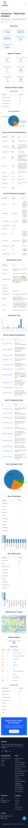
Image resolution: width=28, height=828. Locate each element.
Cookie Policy (18, 809)
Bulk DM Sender (19, 787)
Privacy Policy (18, 807)
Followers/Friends (5, 758)
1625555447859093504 (7, 440)
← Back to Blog (4, 10)
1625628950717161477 (7, 359)
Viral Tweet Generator (20, 771)
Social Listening (19, 791)
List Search (18, 779)
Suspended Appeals (20, 781)
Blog (2, 798)
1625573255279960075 (7, 355)
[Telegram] (24, 818)
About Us (17, 800)
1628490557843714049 (7, 451)
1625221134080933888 (7, 364)
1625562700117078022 (7, 392)
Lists (2, 763)
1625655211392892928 (7, 349)
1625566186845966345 (7, 387)
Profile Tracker (19, 789)
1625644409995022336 (7, 446)
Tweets (3, 760)
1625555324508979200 (7, 427)
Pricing (17, 798)
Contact (17, 802)
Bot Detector (18, 769)
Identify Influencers (20, 762)
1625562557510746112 (7, 343)
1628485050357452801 (7, 382)
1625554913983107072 (7, 422)
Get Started (14, 731)
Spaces (3, 765)
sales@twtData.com (8, 816)
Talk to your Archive (20, 766)
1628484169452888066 (7, 374)
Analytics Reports (19, 773)
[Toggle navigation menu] (25, 3)
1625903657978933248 (7, 369)
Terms (16, 805)
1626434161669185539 (7, 456)
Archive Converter (19, 764)
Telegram (5, 818)
